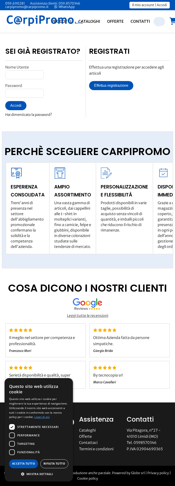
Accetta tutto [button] (23, 464)
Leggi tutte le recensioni (87, 315)
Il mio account (143, 5)
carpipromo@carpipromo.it (27, 6)
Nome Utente (17, 67)
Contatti (140, 21)
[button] (38, 474)
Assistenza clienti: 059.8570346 (55, 3)
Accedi (162, 5)
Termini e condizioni (96, 449)
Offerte (115, 21)
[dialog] (39, 429)
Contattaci (88, 442)
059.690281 (15, 3)
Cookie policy (87, 478)
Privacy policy (158, 473)
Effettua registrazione (111, 85)
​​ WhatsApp (66, 6)
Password (13, 85)
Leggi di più (42, 417)
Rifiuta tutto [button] (54, 464)
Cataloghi (89, 21)
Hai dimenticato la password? (28, 114)
